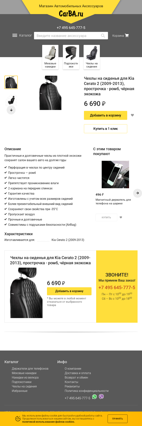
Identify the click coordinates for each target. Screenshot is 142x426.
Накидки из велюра (25, 377)
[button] (11, 110)
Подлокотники (21, 382)
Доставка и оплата (78, 373)
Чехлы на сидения (24, 386)
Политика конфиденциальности (87, 391)
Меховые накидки (24, 373)
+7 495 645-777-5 (71, 27)
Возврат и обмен (76, 377)
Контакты (71, 382)
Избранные (19, 391)
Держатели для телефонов (30, 368)
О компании (73, 368)
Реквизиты (72, 386)
